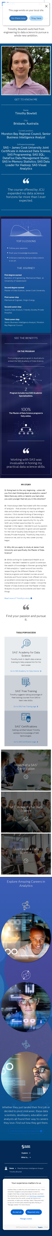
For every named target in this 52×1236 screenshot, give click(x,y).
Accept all (17, 1212)
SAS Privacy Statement (36, 1196)
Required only (33, 1212)
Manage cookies (26, 1219)
